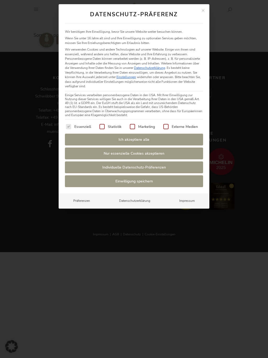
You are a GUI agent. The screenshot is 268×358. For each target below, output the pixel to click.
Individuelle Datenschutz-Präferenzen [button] (134, 167)
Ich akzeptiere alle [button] (134, 139)
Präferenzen (81, 201)
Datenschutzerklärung (149, 68)
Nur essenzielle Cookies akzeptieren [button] (134, 153)
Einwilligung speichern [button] (134, 181)
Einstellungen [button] (126, 77)
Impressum (187, 201)
